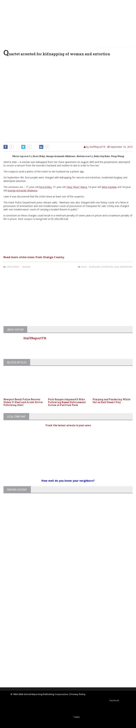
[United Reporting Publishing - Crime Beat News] (65, 610)
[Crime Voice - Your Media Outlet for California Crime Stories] (65, 674)
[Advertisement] (70, 23)
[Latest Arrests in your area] (68, 429)
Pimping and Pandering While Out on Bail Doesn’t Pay (111, 401)
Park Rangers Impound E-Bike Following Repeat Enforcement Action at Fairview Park (67, 402)
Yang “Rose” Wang (77, 187)
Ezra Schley (45, 187)
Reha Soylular (109, 187)
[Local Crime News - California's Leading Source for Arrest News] (65, 624)
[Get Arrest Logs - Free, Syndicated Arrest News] (65, 638)
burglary (94, 266)
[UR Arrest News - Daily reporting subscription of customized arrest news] (65, 660)
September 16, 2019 (121, 146)
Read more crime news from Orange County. (34, 257)
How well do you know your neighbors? (68, 481)
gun (116, 266)
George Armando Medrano (22, 190)
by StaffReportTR (95, 146)
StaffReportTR (34, 338)
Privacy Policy (77, 694)
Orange (26, 266)
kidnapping (126, 266)
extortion (107, 266)
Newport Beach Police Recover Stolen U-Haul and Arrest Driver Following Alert (23, 402)
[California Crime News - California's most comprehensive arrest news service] (65, 649)
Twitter (76, 717)
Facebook (114, 700)
